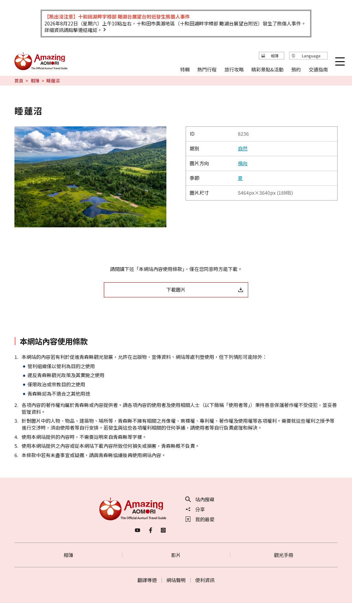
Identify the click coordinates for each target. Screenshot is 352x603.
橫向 (243, 163)
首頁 (18, 80)
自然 (243, 148)
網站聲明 (176, 580)
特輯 (185, 69)
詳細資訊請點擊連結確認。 (73, 29)
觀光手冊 (283, 554)
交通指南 (318, 69)
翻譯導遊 (147, 580)
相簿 (35, 80)
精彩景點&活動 (267, 69)
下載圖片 (176, 289)
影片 (176, 554)
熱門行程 (207, 69)
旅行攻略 (234, 69)
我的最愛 (204, 519)
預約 (296, 69)
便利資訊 (204, 580)
